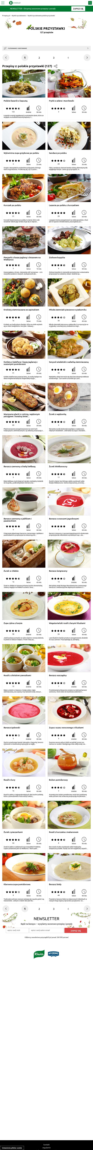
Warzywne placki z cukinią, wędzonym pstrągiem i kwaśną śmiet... (22, 415)
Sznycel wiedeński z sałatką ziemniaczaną (69, 362)
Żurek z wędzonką (57, 414)
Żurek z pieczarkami (13, 832)
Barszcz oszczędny (58, 675)
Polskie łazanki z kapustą (15, 101)
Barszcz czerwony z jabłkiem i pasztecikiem (18, 519)
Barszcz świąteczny (58, 571)
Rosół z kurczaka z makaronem (63, 832)
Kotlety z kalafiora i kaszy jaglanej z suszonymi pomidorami (20, 363)
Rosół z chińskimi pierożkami (17, 675)
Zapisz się (76, 930)
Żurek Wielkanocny (58, 466)
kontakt (46, 1144)
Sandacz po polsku (58, 153)
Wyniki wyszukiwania (19, 16)
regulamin (46, 1147)
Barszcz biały (55, 884)
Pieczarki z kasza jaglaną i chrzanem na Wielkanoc (22, 258)
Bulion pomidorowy (58, 780)
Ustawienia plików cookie (12, 1148)
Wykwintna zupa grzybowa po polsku (21, 153)
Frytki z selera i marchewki (61, 101)
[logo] (15, 3)
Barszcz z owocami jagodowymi (64, 518)
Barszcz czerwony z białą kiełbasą (19, 466)
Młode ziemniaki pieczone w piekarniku (68, 310)
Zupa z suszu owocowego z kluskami (66, 727)
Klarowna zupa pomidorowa (17, 884)
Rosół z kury (9, 780)
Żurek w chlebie (11, 571)
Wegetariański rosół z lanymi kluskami (67, 623)
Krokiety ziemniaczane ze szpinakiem (21, 310)
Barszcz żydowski (12, 727)
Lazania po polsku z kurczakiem (64, 205)
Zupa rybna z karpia (13, 623)
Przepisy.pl (6, 16)
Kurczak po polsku (12, 205)
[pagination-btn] (87, 57)
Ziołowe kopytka (57, 257)
